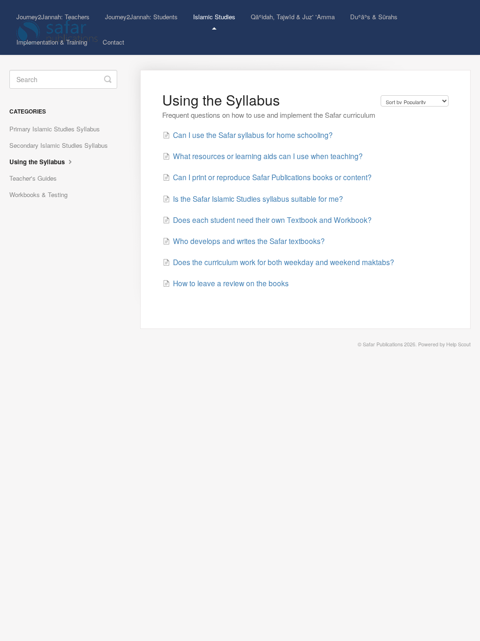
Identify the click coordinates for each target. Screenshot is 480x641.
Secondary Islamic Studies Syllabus (58, 145)
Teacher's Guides (33, 178)
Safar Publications (383, 344)
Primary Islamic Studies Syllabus (54, 128)
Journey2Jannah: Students (141, 16)
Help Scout (458, 344)
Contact (113, 42)
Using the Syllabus (38, 161)
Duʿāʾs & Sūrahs (374, 16)
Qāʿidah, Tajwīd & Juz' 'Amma (293, 16)
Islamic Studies (214, 16)
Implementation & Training (51, 42)
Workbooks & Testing (38, 194)
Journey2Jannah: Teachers (53, 16)
